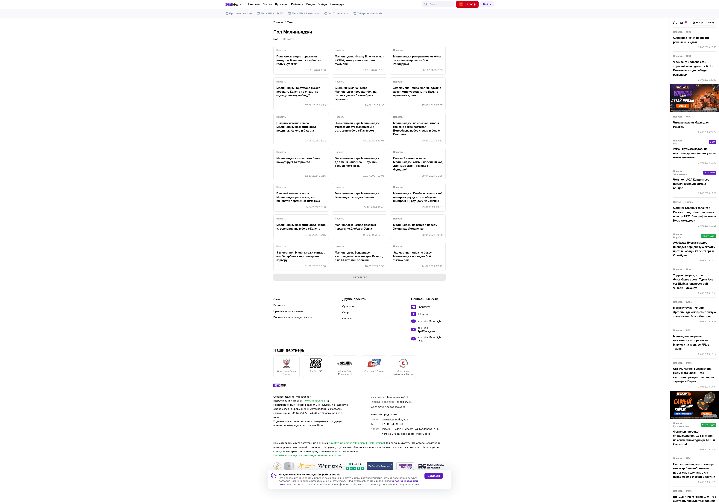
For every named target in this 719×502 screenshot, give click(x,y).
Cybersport (348, 306)
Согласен (433, 475)
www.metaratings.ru (316, 400)
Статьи (267, 4)
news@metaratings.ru (395, 419)
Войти (487, 4)
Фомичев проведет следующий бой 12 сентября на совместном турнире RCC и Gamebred (694, 438)
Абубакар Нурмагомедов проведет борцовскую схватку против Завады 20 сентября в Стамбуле (694, 249)
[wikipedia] (330, 466)
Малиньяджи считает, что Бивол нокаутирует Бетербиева (298, 160)
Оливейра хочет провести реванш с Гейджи (691, 40)
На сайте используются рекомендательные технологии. (307, 455)
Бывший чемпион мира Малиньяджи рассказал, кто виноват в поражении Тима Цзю (298, 197)
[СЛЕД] (445, 366)
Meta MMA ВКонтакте (305, 13)
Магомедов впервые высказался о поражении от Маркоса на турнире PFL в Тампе (692, 342)
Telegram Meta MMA (370, 13)
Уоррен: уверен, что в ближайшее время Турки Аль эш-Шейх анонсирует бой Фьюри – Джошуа (693, 281)
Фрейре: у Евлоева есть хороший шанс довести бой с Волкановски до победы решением (693, 68)
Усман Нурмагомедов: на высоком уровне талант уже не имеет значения (694, 153)
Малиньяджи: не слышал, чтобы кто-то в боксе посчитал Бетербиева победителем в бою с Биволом (416, 128)
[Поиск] (425, 4)
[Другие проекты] (233, 4)
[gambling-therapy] (405, 466)
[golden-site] (306, 466)
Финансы (348, 318)
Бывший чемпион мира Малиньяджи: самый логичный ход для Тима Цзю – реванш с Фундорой (418, 164)
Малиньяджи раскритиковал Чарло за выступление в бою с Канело (301, 226)
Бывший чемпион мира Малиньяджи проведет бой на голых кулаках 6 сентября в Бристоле (355, 93)
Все (275, 38)
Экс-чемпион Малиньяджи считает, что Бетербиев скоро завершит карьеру (300, 256)
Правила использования (288, 311)
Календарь (337, 4)
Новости (254, 4)
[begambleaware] (380, 466)
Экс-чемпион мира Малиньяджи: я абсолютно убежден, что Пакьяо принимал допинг (417, 91)
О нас (276, 299)
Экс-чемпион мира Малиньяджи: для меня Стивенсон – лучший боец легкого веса (357, 162)
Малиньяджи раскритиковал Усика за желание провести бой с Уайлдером (417, 60)
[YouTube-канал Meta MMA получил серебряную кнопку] (289, 466)
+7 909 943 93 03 (392, 423)
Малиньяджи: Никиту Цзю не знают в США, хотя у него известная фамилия (359, 60)
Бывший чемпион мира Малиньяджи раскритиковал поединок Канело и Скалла (296, 126)
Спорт (346, 312)
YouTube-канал (338, 13)
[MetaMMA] (283, 386)
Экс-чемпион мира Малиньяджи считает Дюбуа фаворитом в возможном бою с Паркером (357, 126)
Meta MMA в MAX (272, 13)
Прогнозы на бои (240, 13)
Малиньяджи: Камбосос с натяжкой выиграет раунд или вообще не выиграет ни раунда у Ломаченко (417, 197)
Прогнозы (281, 4)
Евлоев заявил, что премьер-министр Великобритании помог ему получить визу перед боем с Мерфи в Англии (694, 470)
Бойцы (322, 4)
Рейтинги (297, 4)
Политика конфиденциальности (292, 317)
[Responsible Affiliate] (431, 466)
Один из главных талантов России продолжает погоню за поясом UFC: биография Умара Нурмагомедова (694, 214)
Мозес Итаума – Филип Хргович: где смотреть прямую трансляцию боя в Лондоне (694, 312)
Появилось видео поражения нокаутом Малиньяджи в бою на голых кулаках (298, 60)
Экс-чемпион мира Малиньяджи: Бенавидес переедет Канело (357, 195)
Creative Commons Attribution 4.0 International (357, 442)
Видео (310, 4)
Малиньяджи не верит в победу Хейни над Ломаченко (415, 226)
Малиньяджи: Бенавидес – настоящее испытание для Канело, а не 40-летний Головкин (359, 256)
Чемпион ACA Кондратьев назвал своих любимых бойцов (691, 184)
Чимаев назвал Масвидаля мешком (691, 124)
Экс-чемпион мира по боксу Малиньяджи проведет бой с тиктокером (413, 256)
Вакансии (279, 305)
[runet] (277, 466)
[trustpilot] (355, 466)
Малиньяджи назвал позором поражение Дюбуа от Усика (355, 226)
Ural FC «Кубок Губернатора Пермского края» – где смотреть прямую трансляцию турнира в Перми (694, 375)
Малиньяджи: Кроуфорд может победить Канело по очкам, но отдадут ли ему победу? (298, 91)
